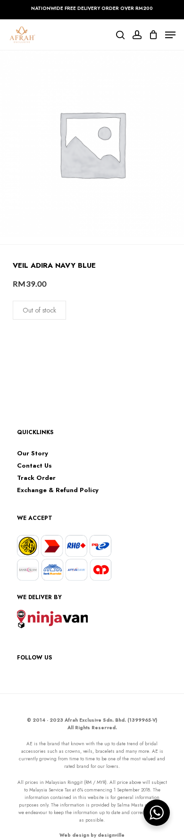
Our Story (32, 453)
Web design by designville (92, 835)
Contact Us (34, 465)
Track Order (36, 478)
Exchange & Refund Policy (58, 490)
